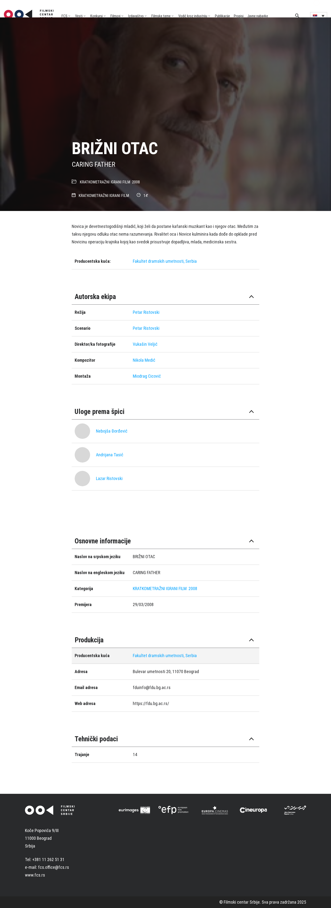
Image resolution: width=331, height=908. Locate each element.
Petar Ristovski (146, 312)
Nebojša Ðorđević (111, 431)
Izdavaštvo (136, 16)
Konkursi (96, 16)
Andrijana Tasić (109, 454)
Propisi (239, 16)
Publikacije (222, 16)
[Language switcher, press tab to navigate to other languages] (318, 15)
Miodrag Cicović (147, 376)
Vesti (79, 16)
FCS (64, 16)
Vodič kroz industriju (192, 16)
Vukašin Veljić (145, 344)
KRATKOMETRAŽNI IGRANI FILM (105, 182)
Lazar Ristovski (109, 478)
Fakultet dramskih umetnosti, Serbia (165, 261)
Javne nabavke (257, 16)
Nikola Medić (144, 360)
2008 (136, 182)
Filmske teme (161, 16)
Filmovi (115, 16)
